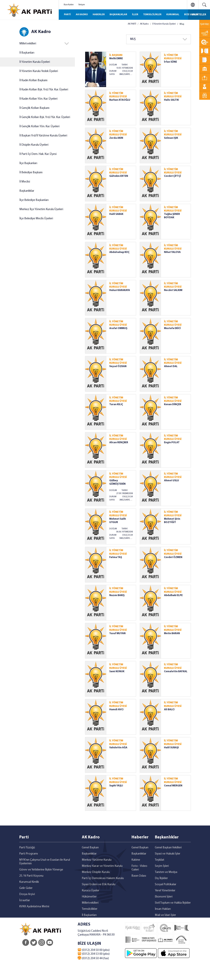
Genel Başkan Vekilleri (168, 847)
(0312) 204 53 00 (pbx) (95, 953)
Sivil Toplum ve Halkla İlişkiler (173, 902)
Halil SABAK (116, 214)
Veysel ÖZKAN (118, 366)
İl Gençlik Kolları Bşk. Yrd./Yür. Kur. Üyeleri (44, 117)
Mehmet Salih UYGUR (117, 521)
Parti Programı (28, 853)
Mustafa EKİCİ (172, 328)
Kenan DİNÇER (172, 404)
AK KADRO (82, 14)
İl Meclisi (24, 181)
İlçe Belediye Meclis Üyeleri (36, 218)
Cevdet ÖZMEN (173, 557)
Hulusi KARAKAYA (119, 290)
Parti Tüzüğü (27, 847)
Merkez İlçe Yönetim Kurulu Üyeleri (41, 209)
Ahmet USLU (171, 480)
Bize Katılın (69, 5)
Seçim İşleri (162, 866)
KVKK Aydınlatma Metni (34, 906)
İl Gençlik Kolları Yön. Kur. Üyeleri (39, 126)
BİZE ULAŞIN (191, 14)
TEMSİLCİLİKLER (152, 14)
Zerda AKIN (116, 138)
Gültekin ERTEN (118, 176)
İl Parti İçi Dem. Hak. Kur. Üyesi (38, 154)
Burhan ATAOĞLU (119, 100)
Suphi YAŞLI (116, 785)
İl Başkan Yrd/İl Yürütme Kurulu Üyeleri (43, 135)
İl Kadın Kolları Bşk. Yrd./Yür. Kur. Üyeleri (43, 89)
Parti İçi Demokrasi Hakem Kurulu (103, 878)
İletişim (82, 5)
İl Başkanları (26, 52)
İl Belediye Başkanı (30, 172)
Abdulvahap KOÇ (119, 252)
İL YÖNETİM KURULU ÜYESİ (172, 57)
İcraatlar (24, 900)
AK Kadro (144, 24)
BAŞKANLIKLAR (118, 14)
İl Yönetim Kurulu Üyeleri (34, 62)
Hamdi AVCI (116, 709)
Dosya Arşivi (27, 894)
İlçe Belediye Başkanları (34, 200)
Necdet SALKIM (173, 290)
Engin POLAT (172, 442)
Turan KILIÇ (116, 404)
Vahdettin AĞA (118, 747)
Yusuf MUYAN (117, 633)
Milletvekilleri (90, 902)
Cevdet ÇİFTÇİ (172, 176)
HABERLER (99, 14)
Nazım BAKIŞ (117, 595)
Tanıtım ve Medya (166, 872)
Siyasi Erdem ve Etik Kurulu (98, 884)
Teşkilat (159, 859)
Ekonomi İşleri (163, 896)
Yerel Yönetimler (165, 890)
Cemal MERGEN (173, 785)
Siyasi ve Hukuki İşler (167, 853)
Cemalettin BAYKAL (175, 671)
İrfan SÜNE (170, 62)
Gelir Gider (26, 888)
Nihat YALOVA (172, 252)
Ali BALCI (169, 709)
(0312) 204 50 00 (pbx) (95, 950)
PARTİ (67, 14)
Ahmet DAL (171, 366)
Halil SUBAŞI (171, 747)
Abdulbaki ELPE (173, 595)
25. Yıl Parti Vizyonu (31, 875)
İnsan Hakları (163, 909)
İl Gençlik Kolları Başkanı (34, 108)
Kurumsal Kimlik (29, 882)
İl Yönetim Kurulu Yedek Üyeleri (38, 71)
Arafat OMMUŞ (118, 328)
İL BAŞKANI (115, 55)
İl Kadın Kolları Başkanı (33, 80)
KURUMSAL (172, 14)
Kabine (135, 859)
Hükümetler (89, 896)
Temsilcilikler (89, 909)
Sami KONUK (116, 671)
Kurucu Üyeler (90, 890)
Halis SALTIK (171, 100)
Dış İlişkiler (161, 878)
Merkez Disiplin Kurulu (96, 872)
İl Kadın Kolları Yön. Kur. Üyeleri (38, 98)
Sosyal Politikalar (165, 884)
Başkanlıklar (26, 190)
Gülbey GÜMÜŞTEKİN (117, 482)
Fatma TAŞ (115, 557)
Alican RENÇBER (118, 442)
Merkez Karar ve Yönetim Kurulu (102, 866)
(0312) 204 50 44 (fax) (95, 958)
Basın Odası (138, 875)
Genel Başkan (90, 847)
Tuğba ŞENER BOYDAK (172, 216)
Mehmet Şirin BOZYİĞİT (172, 521)
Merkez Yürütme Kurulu (96, 859)
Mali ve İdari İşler (165, 915)
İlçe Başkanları (28, 163)
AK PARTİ (132, 24)
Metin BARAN (172, 633)
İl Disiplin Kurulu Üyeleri (33, 144)
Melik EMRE (116, 58)
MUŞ (133, 39)
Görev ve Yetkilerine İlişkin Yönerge (41, 869)
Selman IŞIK (171, 138)
